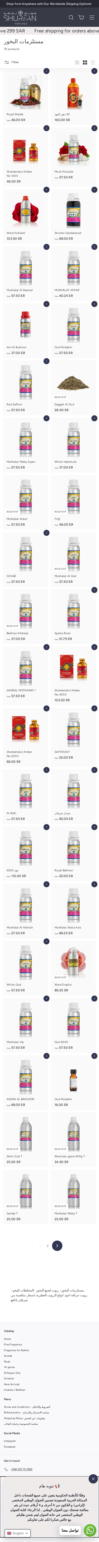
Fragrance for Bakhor (16, 1350)
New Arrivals (12, 1384)
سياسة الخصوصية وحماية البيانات (21, 1423)
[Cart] (81, 17)
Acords (8, 1355)
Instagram (10, 1441)
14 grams (9, 1367)
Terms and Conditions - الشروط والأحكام (27, 1407)
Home (7, 1338)
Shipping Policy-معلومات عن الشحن (24, 1418)
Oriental (9, 1378)
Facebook (9, 1446)
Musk (7, 1361)
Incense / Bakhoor (14, 1389)
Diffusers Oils (12, 1372)
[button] (17, 1533)
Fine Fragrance (13, 1344)
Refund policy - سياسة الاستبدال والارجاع (26, 1412)
